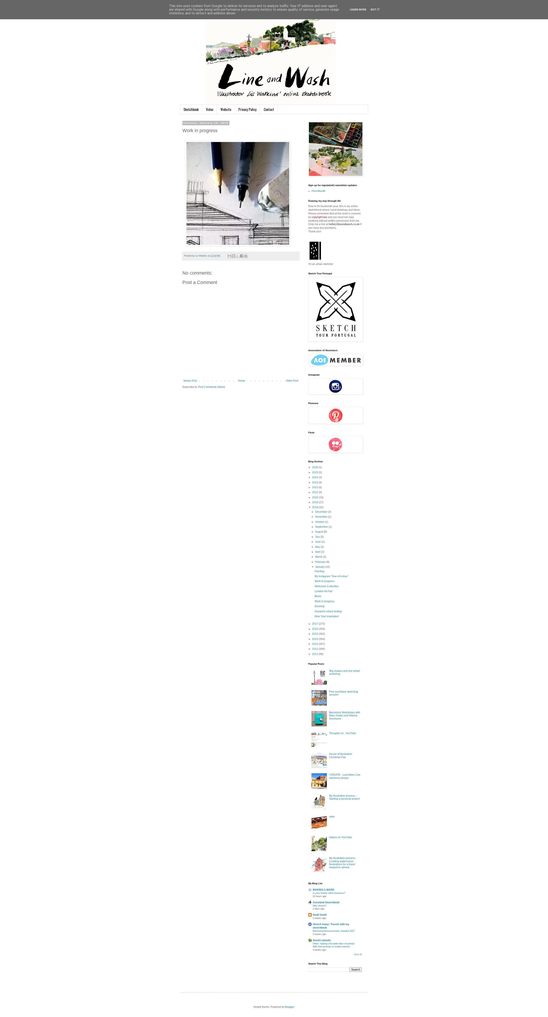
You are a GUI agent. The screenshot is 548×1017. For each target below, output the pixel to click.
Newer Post (190, 380)
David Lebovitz (322, 940)
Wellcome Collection (327, 586)
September (322, 526)
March (319, 556)
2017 (315, 623)
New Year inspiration (327, 616)
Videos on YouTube (340, 837)
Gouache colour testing (328, 611)
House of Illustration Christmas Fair (340, 756)
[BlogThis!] (233, 256)
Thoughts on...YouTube (342, 733)
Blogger (289, 1006)
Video (209, 109)
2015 (315, 633)
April (318, 551)
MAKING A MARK (323, 889)
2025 (315, 472)
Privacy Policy (247, 109)
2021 (315, 492)
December (321, 511)
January (320, 566)
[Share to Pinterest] (246, 256)
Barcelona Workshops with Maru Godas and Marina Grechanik (344, 715)
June (318, 541)
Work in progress (324, 581)
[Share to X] (237, 256)
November (321, 516)
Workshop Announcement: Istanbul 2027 (334, 931)
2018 (315, 507)
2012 (315, 648)
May (318, 546)
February (320, 561)
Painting (319, 571)
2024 (315, 477)
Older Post (292, 380)
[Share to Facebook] (242, 256)
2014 (315, 639)
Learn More (358, 9)
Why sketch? (319, 905)
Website (225, 109)
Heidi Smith (320, 914)
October (320, 521)
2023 (315, 482)
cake (332, 816)
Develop (320, 606)
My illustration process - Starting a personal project (344, 797)
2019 (315, 502)
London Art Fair (323, 591)
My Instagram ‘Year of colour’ (331, 576)
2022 (315, 487)
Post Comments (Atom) (211, 386)
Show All (358, 954)
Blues (318, 596)
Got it (375, 9)
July (317, 536)
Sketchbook (191, 109)
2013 (315, 643)
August (319, 531)
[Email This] (229, 256)
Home (241, 380)
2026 (315, 467)
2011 (315, 654)
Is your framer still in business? (329, 893)
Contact (269, 109)
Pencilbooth (318, 191)
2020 (315, 497)
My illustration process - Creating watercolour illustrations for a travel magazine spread (342, 863)
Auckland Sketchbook (326, 902)
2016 (315, 628)
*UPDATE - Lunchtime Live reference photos (344, 776)
